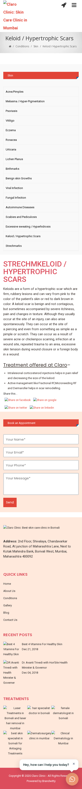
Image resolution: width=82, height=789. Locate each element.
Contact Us (10, 619)
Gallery (7, 605)
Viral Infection (14, 188)
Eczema (11, 130)
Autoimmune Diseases (20, 207)
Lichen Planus (14, 159)
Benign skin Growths (19, 178)
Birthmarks (12, 168)
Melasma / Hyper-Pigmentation (25, 101)
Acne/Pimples (14, 91)
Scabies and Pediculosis (21, 217)
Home (7, 583)
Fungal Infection (16, 197)
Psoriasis (11, 111)
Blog (6, 612)
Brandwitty (49, 781)
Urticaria (11, 149)
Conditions (22, 46)
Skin (35, 46)
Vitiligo (10, 120)
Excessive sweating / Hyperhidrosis (28, 226)
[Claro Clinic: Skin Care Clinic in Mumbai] (18, 16)
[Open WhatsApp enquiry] (72, 779)
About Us (9, 591)
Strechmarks (14, 245)
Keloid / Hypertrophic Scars (23, 236)
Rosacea (11, 139)
